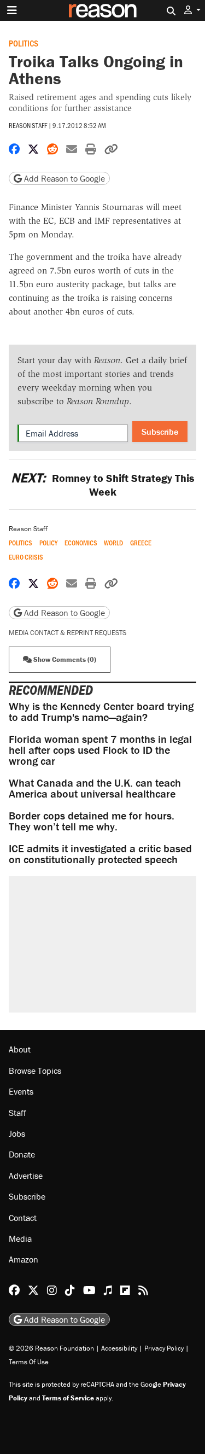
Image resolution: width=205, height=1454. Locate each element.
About (20, 1049)
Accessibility (119, 1348)
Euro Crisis (26, 557)
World (113, 542)
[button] (192, 10)
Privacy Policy (164, 1348)
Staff (17, 1112)
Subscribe (160, 431)
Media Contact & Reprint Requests (67, 632)
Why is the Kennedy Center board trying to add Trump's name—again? (101, 711)
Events (21, 1091)
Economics (81, 542)
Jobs (17, 1133)
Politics (23, 43)
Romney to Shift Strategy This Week (102, 484)
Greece (140, 542)
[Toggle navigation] (12, 10)
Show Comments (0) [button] (64, 659)
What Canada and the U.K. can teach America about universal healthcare (95, 788)
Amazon (23, 1259)
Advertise (26, 1175)
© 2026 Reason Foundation (51, 1348)
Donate (22, 1154)
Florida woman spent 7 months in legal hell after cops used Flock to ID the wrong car (100, 749)
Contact (23, 1217)
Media (20, 1238)
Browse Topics (35, 1070)
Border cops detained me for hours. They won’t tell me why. (91, 821)
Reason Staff (28, 125)
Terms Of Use (29, 1361)
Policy (48, 542)
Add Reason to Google (63, 178)
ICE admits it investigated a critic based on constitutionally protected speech (100, 853)
